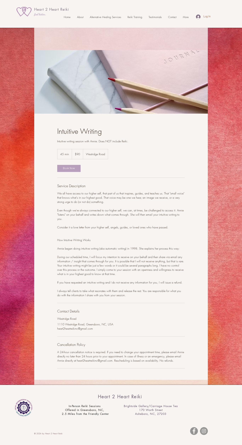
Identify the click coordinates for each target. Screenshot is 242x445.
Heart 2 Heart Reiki (51, 9)
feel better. (40, 14)
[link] (69, 168)
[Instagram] (204, 431)
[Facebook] (194, 431)
